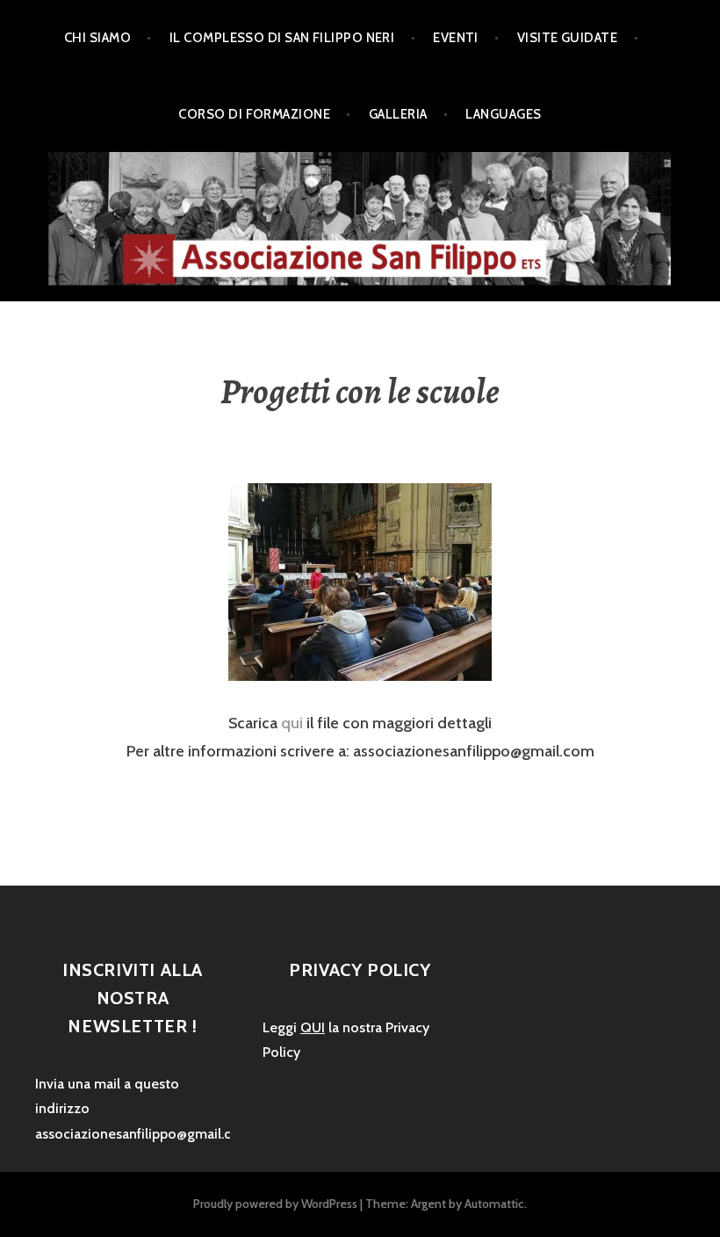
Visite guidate (567, 38)
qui (292, 723)
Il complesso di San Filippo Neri (281, 38)
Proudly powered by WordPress (275, 1204)
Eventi (456, 38)
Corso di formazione (254, 114)
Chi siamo (97, 38)
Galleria (398, 114)
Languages (503, 114)
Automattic (494, 1204)
